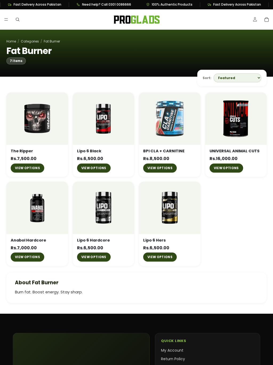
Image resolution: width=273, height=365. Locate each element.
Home (11, 41)
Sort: (207, 78)
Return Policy (173, 359)
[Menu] (6, 19)
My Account (172, 350)
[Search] (17, 19)
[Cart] (266, 19)
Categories (30, 41)
